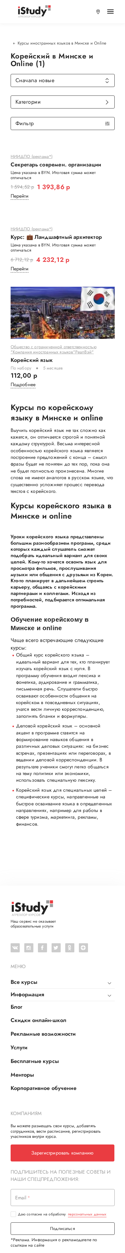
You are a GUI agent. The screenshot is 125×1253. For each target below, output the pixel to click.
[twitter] (56, 947)
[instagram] (28, 947)
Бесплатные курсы (35, 1061)
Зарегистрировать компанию (62, 1152)
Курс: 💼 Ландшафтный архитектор (56, 237)
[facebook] (42, 947)
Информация (27, 994)
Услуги (19, 1047)
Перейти (20, 195)
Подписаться (62, 1228)
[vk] (15, 947)
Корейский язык (32, 360)
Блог (16, 1007)
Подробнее (23, 384)
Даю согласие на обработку (62, 1214)
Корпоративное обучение (43, 1088)
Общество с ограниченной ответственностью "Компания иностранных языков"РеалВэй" (53, 349)
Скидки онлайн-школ (39, 1020)
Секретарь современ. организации (56, 165)
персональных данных (87, 1214)
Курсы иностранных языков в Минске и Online (62, 43)
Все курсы (24, 982)
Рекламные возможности (43, 1034)
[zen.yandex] (83, 947)
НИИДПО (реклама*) (32, 156)
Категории (28, 102)
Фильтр (24, 123)
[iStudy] (34, 12)
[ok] (69, 947)
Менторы (22, 1075)
